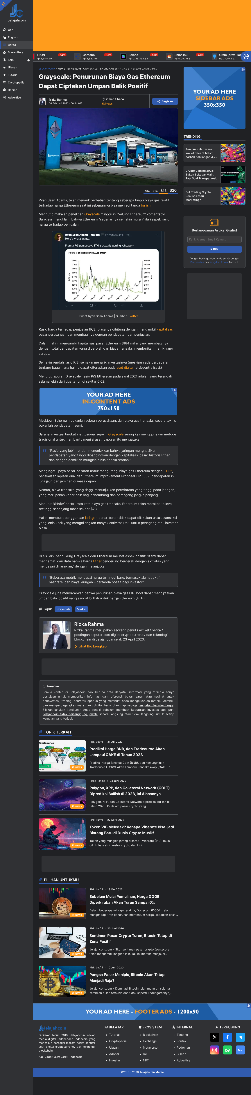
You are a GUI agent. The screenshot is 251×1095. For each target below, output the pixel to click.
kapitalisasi (165, 329)
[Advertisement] (142, 25)
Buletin (181, 1054)
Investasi (115, 1060)
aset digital (124, 367)
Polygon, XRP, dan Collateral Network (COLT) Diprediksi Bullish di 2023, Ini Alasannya (129, 791)
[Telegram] (240, 1037)
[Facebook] (227, 1037)
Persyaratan (197, 262)
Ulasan (114, 1047)
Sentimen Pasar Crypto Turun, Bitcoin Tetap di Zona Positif (130, 938)
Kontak (181, 1041)
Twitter (133, 316)
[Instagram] (214, 1049)
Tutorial (114, 1034)
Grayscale (92, 214)
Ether (97, 561)
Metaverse (150, 1047)
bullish (146, 205)
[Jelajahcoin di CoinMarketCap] (246, 56)
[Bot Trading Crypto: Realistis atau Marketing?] (233, 196)
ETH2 (168, 471)
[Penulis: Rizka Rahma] (42, 101)
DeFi (146, 1054)
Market (82, 609)
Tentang (182, 1034)
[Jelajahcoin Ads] (108, 401)
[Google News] (240, 1049)
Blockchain (150, 1034)
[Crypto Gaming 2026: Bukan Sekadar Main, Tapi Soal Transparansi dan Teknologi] (233, 174)
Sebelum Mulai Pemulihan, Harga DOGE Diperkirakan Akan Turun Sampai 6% (124, 899)
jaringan (91, 518)
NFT (146, 1060)
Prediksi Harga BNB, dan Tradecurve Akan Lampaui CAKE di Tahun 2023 (127, 752)
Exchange (150, 1041)
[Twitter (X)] (214, 1037)
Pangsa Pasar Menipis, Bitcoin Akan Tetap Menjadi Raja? (127, 977)
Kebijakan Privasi (219, 262)
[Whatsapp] (227, 1049)
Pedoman (183, 1047)
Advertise (183, 1060)
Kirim (214, 249)
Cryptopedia (118, 1041)
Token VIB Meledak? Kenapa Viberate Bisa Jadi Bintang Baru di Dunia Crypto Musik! (131, 830)
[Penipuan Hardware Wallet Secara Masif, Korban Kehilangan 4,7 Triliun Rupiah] (233, 153)
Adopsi (114, 1054)
